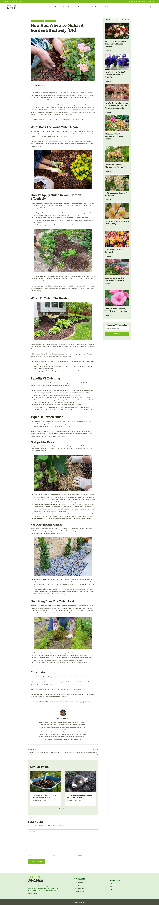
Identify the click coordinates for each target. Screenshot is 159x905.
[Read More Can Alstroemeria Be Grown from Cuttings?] (117, 211)
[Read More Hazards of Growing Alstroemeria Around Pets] (117, 154)
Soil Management (50, 21)
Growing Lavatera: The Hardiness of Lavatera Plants (114, 280)
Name (31, 855)
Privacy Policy (79, 888)
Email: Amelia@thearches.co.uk (11, 1)
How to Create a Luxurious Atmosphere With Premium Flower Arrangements (117, 105)
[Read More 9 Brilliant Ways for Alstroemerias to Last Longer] (117, 123)
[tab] (59, 808)
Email (55, 855)
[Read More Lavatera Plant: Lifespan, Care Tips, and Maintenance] (117, 298)
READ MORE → (109, 51)
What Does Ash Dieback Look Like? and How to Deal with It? (81, 752)
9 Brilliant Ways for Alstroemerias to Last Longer (114, 136)
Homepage (79, 882)
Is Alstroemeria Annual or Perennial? (116, 194)
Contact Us (114, 884)
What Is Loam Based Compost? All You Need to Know (45, 796)
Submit (117, 334)
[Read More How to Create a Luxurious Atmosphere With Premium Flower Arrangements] (117, 92)
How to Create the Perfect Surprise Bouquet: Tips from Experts (116, 74)
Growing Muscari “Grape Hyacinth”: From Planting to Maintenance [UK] (44, 752)
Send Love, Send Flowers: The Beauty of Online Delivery (115, 43)
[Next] (92, 789)
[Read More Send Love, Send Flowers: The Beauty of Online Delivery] (117, 31)
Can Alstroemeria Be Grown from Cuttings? (117, 222)
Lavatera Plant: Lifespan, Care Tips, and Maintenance (117, 310)
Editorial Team (114, 887)
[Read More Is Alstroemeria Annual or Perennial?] (117, 182)
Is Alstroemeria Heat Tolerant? (114, 250)
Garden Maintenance (37, 21)
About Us (79, 885)
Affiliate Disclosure (79, 891)
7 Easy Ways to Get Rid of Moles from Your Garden (79, 796)
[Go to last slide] (33, 789)
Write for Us (114, 890)
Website (79, 855)
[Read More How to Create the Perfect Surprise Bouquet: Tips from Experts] (117, 62)
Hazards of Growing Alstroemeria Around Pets (116, 166)
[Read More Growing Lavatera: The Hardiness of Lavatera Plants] (117, 267)
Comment (32, 831)
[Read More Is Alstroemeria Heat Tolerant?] (117, 239)
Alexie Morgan (35, 35)
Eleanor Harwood (73, 800)
